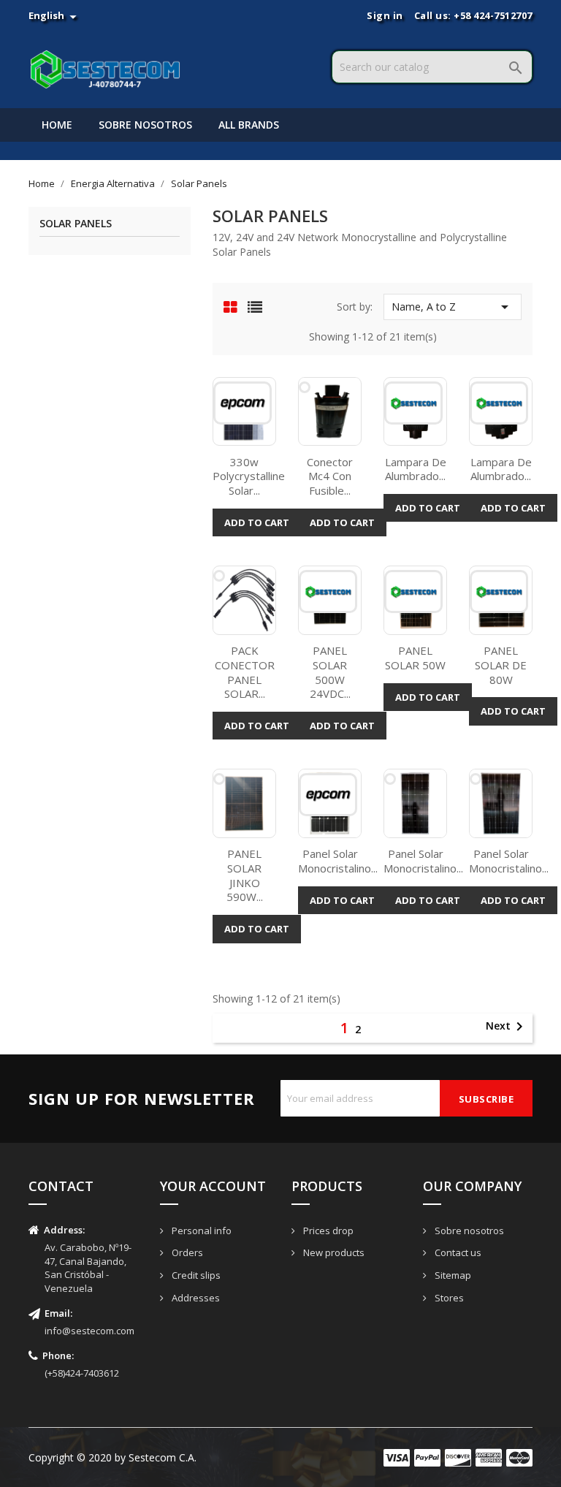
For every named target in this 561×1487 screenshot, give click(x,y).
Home (57, 125)
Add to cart (256, 522)
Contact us (456, 1252)
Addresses (194, 1297)
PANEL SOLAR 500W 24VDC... (330, 672)
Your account (213, 1186)
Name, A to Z (453, 307)
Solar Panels (75, 224)
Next (507, 1026)
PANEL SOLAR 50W (415, 657)
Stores (448, 1297)
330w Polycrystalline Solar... (249, 476)
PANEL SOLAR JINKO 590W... (244, 875)
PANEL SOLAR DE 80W (501, 665)
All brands (248, 125)
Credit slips (195, 1275)
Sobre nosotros (145, 125)
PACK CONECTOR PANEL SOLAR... (245, 672)
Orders (186, 1252)
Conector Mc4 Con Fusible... (330, 476)
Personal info (200, 1230)
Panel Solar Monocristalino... (338, 860)
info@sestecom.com (89, 1330)
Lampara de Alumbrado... (415, 469)
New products (333, 1252)
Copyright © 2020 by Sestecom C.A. (112, 1457)
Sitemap (451, 1275)
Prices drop (327, 1230)
